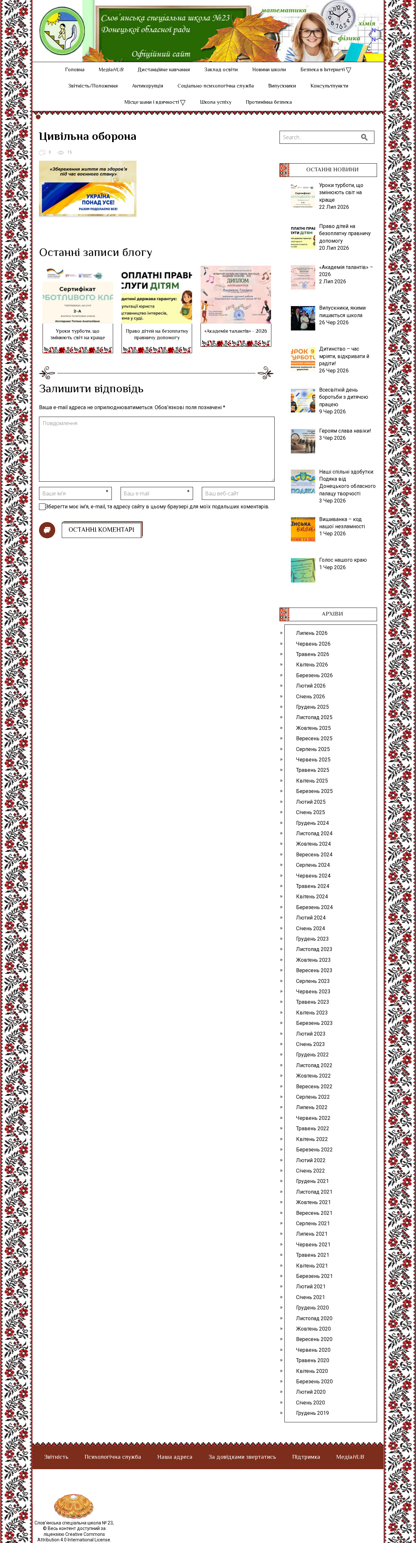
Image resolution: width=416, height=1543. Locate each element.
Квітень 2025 (312, 781)
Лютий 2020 (311, 1392)
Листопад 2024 (314, 833)
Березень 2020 (314, 1381)
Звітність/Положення (93, 86)
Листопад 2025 (314, 717)
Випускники (282, 86)
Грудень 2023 (312, 939)
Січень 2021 (310, 1297)
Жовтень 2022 (313, 1076)
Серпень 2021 (313, 1223)
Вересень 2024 (314, 855)
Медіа (111, 70)
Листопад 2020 (314, 1318)
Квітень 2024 (312, 896)
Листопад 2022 (314, 1065)
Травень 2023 (312, 1002)
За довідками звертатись (242, 1457)
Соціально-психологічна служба (215, 86)
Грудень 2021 (312, 1181)
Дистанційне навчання (163, 70)
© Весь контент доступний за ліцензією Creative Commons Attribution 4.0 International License (73, 1534)
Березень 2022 (314, 1150)
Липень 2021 (312, 1234)
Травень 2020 (312, 1360)
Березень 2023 (314, 1023)
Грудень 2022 (312, 1055)
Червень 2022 (313, 1118)
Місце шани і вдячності (151, 103)
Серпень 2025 (313, 749)
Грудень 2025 (312, 707)
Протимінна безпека (269, 103)
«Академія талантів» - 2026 (235, 332)
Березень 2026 (314, 675)
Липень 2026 (312, 633)
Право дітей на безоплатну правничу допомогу (157, 335)
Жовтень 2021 (313, 1202)
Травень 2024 (312, 886)
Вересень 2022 (314, 1086)
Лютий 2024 (311, 918)
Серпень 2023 (313, 981)
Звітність (56, 1457)
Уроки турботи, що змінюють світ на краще (77, 335)
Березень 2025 (314, 791)
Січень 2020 (310, 1403)
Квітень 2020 (312, 1371)
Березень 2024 (314, 907)
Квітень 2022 (312, 1139)
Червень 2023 (313, 991)
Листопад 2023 (314, 949)
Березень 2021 (314, 1276)
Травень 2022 (312, 1128)
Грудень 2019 (312, 1413)
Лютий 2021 (311, 1286)
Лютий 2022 (311, 1160)
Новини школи (269, 70)
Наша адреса (174, 1457)
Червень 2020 (313, 1350)
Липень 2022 (312, 1107)
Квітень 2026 (312, 665)
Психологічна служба (112, 1457)
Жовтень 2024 (313, 844)
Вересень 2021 (314, 1213)
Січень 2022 (310, 1171)
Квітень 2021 (312, 1266)
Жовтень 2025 (313, 728)
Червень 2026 (313, 644)
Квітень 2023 (312, 1013)
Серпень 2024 (313, 865)
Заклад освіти (221, 70)
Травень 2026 (312, 654)
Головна (74, 70)
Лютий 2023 (311, 1034)
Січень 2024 (310, 928)
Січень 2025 (310, 812)
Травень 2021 (312, 1255)
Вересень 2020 (314, 1339)
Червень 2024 (313, 876)
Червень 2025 (313, 760)
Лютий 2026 (311, 686)
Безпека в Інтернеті (322, 70)
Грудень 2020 (312, 1308)
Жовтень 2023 (313, 960)
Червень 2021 (313, 1244)
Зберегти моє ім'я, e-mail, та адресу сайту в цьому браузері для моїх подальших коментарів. (157, 506)
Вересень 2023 (314, 970)
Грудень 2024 (312, 823)
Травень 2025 (312, 770)
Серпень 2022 (313, 1097)
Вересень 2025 (314, 738)
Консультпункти (329, 86)
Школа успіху (215, 103)
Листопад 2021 (314, 1192)
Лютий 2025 (311, 802)
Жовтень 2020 (313, 1329)
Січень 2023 (310, 1044)
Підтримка (306, 1457)
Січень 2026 (310, 696)
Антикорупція (147, 86)
